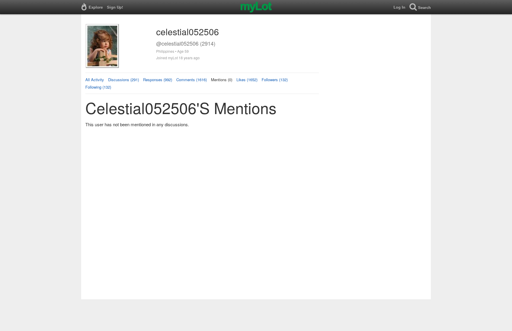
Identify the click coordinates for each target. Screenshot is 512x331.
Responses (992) (157, 79)
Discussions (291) (123, 79)
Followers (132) (275, 79)
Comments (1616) (191, 79)
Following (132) (98, 87)
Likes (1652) (246, 79)
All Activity (94, 79)
